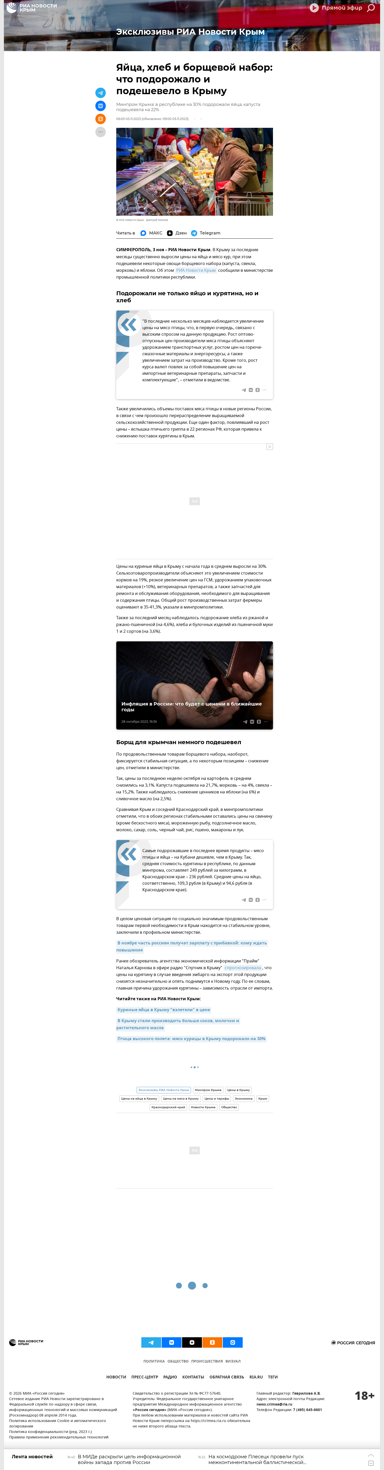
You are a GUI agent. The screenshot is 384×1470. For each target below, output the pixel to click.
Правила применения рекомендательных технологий (58, 1438)
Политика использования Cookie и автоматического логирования (57, 1424)
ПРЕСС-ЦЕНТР (144, 1378)
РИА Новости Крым (196, 270)
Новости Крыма (203, 1107)
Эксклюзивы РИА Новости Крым (163, 1090)
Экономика (244, 1098)
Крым (262, 1098)
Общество (229, 1107)
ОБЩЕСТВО (178, 1362)
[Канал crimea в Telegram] (151, 1342)
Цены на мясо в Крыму (181, 1098)
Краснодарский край (168, 1107)
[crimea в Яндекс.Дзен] (192, 1342)
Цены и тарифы (217, 1098)
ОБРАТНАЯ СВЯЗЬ (227, 1378)
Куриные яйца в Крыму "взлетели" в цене (164, 1010)
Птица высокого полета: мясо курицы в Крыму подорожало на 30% (191, 1039)
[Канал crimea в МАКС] (233, 1342)
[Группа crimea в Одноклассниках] (212, 1342)
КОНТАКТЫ (193, 1378)
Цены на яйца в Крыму (139, 1098)
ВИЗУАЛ (233, 1362)
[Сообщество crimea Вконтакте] (172, 1342)
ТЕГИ (273, 1378)
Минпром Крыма (208, 1090)
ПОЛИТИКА (154, 1362)
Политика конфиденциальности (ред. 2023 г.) (50, 1432)
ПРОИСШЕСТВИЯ (207, 1362)
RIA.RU (256, 1378)
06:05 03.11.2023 (128, 119)
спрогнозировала (243, 968)
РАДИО (170, 1378)
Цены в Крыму (238, 1090)
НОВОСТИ (116, 1378)
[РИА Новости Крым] (31, 8)
